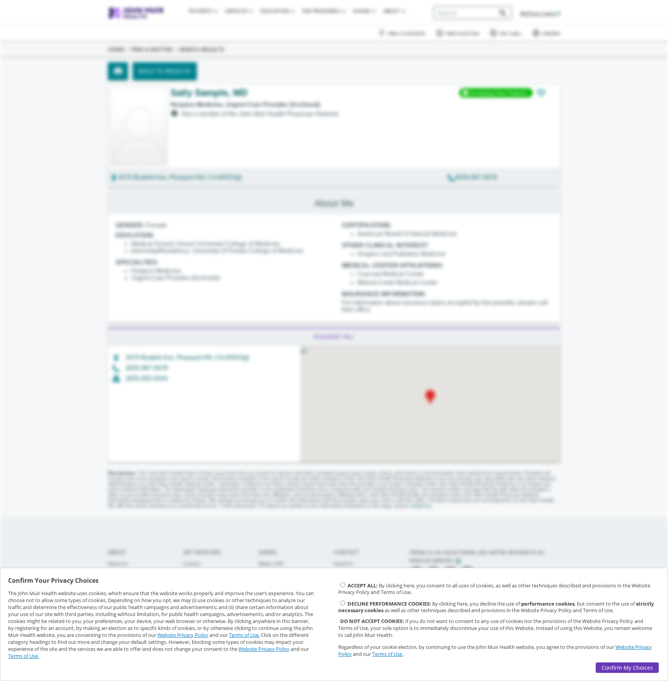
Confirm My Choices (627, 667)
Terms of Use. (244, 635)
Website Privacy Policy (182, 635)
